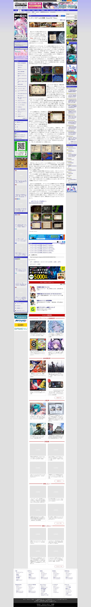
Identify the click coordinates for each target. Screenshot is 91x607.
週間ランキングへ (74, 141)
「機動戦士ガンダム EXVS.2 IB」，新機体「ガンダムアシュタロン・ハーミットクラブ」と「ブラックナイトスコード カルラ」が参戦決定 (37, 375)
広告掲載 (52, 604)
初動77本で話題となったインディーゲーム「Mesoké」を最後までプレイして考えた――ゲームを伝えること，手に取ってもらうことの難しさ (21, 254)
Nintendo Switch (19, 138)
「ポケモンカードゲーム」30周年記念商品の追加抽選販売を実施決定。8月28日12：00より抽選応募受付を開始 (72, 90)
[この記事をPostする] (57, 15)
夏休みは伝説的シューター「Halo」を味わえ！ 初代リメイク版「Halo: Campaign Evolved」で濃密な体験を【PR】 (37, 436)
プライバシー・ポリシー (46, 604)
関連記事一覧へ (63, 243)
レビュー (18, 573)
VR (47, 10)
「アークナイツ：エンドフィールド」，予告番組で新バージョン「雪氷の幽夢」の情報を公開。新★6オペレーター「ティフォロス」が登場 (55, 353)
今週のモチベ (20, 67)
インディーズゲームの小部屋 (47, 261)
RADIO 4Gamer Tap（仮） (22, 86)
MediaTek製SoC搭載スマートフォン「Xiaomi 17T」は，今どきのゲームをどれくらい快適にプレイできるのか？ (55, 499)
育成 (39, 264)
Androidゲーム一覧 (44, 595)
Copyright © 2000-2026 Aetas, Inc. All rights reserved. (45, 605)
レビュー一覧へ (59, 523)
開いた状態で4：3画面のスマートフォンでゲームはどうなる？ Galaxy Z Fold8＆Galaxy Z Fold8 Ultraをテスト (55, 518)
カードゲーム (68, 589)
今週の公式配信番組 (21, 71)
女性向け (43, 10)
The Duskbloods (70, 162)
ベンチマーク (55, 592)
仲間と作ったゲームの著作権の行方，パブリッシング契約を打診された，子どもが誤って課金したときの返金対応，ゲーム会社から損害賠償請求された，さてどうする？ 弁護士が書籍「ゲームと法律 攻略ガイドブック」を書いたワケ (21, 298)
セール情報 (43, 589)
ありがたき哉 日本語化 (21, 109)
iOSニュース (43, 586)
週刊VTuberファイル (21, 73)
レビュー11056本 (18, 7)
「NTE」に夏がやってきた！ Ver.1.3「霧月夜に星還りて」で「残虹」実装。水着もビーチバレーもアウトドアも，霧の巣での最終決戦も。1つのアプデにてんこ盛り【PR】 (37, 417)
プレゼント (18, 124)
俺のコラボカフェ (21, 95)
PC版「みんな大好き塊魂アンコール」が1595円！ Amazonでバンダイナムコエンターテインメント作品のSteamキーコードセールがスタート (37, 353)
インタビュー (18, 576)
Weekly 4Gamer (20, 65)
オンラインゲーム (19, 572)
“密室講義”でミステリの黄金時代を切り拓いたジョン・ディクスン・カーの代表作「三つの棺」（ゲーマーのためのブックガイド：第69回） (55, 476)
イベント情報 (68, 587)
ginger (37, 261)
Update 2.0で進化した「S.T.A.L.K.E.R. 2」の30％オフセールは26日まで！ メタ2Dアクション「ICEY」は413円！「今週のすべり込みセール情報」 (55, 458)
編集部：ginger (62, 19)
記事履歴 (69, 0)
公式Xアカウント (20, 0)
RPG (59, 261)
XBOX (24, 10)
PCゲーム (18, 133)
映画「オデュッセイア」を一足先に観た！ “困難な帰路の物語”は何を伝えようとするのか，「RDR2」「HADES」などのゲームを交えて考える (20, 181)
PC (19, 10)
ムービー (18, 578)
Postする (59, 15)
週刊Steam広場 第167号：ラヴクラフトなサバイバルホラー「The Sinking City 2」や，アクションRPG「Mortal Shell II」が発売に (37, 334)
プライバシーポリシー (20, 303)
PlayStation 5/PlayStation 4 (21, 136)
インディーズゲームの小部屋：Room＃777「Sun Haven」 (42, 245)
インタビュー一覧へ (59, 566)
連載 (55, 261)
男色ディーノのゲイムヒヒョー (22, 76)
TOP (16, 10)
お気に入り (64, 0)
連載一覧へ (25, 118)
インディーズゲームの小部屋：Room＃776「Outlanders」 (42, 246)
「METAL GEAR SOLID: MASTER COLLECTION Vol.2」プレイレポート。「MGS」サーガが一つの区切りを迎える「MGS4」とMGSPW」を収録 (72, 127)
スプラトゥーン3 (71, 159)
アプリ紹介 (43, 591)
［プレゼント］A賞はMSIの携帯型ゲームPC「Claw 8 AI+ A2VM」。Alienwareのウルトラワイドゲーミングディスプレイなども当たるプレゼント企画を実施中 (55, 393)
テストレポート (56, 587)
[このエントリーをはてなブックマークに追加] (64, 16)
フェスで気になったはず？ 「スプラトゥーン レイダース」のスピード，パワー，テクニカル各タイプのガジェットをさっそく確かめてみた (21, 240)
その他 (67, 593)
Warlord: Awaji (70, 173)
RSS (15, 0)
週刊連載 (18, 577)
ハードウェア (52, 10)
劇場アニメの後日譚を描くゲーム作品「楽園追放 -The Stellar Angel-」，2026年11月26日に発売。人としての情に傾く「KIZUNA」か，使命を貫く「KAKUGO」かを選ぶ (72, 106)
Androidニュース (44, 587)
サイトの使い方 (27, 0)
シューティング (69, 591)
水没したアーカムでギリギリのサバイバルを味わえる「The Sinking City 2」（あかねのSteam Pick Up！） (37, 475)
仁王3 (69, 176)
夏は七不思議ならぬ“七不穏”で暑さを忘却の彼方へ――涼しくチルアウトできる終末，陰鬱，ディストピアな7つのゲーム (20, 210)
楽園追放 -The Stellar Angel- (72, 166)
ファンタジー (33, 264)
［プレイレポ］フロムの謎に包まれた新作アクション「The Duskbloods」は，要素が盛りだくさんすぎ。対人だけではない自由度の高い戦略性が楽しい (72, 122)
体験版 (17, 574)
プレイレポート (44, 573)
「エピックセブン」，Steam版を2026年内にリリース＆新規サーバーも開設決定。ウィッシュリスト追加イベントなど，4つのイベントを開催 (55, 335)
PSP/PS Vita (67, 570)
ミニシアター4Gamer (21, 104)
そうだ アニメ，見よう (21, 88)
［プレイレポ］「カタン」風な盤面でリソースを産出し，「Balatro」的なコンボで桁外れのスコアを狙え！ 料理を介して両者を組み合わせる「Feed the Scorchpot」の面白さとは (37, 500)
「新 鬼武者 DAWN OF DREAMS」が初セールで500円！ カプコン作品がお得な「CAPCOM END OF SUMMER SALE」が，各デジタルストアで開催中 (72, 101)
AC (57, 10)
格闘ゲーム (68, 588)
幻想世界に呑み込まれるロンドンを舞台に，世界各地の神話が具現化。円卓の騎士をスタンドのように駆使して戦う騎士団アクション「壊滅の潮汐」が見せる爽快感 (37, 519)
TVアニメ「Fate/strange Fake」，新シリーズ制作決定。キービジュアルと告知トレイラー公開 (37, 392)
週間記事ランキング (20, 122)
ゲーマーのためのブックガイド (22, 91)
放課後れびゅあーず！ (21, 116)
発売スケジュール (32, 577)
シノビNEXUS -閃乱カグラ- (72, 180)
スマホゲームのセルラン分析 (22, 79)
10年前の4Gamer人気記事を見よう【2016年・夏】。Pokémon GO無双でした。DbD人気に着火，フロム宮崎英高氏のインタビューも (21, 195)
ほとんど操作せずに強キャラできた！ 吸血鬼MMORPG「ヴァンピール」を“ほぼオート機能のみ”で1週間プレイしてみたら (21, 225)
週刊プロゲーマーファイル (22, 69)
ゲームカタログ (69, 595)
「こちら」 (51, 600)
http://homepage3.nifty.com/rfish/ (36, 202)
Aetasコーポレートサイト (21, 310)
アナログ (62, 10)
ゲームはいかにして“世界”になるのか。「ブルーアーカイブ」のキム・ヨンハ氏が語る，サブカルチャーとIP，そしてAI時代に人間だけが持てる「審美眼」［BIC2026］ (55, 560)
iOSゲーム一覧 (44, 593)
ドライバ (18, 129)
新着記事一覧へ (59, 397)
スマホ (38, 10)
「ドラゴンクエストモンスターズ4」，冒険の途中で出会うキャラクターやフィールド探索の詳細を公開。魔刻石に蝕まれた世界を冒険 (72, 95)
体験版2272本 (24, 7)
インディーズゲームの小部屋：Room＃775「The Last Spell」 (42, 248)
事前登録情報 (43, 588)
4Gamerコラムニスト (21, 100)
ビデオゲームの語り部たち (22, 102)
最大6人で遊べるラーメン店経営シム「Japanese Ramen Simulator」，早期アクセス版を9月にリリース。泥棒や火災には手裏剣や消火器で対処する (72, 111)
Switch (33, 10)
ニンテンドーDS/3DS (32, 584)
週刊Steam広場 (20, 84)
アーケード (67, 584)
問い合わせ (33, 0)
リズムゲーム (68, 592)
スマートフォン (43, 584)
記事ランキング (19, 580)
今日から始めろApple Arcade (22, 93)
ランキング (74, 0)
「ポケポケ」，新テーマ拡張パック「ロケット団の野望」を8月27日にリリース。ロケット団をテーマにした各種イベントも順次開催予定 (72, 138)
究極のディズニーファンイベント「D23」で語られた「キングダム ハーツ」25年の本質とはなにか (20, 269)
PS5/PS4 (28, 10)
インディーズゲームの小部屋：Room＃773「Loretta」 (41, 252)
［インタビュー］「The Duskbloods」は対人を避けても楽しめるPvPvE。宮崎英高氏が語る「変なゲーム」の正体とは (20, 284)
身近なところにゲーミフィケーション (22, 112)
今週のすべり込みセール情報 (22, 82)
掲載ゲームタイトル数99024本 (20, 6)
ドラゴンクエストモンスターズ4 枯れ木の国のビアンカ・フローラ (72, 155)
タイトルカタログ (32, 578)
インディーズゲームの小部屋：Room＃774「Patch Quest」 (42, 250)
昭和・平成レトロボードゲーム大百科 (22, 98)
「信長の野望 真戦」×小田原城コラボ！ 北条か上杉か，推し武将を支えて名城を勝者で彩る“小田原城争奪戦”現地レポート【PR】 (55, 436)
